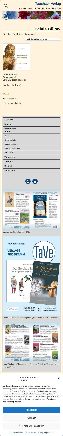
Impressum (48, 432)
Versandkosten (14, 103)
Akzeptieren (31, 410)
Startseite (8, 119)
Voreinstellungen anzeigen (31, 426)
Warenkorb (9, 157)
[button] (58, 378)
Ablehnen (31, 418)
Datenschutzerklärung (34, 432)
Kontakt (8, 166)
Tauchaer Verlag (48, 4)
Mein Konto (9, 152)
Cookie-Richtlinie (16, 432)
